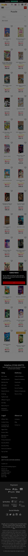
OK (14, 282)
